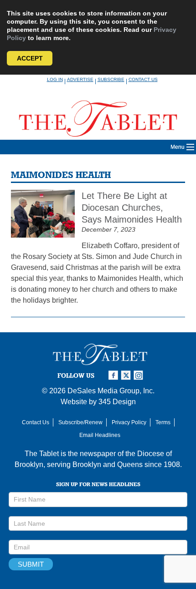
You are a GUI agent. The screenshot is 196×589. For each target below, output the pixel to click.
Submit (31, 564)
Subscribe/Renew (80, 422)
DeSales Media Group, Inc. (111, 391)
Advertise (80, 79)
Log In (55, 79)
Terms (162, 422)
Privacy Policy (129, 422)
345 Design (117, 402)
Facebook (114, 375)
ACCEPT (30, 58)
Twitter (127, 375)
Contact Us (143, 79)
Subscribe (111, 79)
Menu (177, 147)
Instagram (140, 375)
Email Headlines (99, 435)
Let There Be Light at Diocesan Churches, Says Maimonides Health (132, 207)
